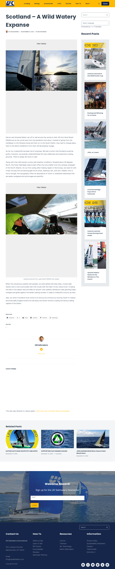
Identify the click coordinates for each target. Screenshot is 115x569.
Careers (90, 546)
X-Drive (62, 541)
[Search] (99, 3)
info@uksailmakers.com (15, 559)
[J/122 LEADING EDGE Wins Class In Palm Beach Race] (93, 439)
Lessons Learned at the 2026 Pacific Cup (95, 75)
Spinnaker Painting (40, 555)
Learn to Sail (37, 543)
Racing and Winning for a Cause (95, 114)
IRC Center (37, 546)
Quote (105, 4)
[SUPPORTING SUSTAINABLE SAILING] (57, 439)
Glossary (36, 552)
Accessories (48, 4)
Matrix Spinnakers (66, 549)
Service (68, 4)
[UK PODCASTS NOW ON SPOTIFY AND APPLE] (22, 439)
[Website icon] (41, 349)
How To (78, 4)
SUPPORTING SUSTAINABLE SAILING (54, 451)
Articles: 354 (41, 353)
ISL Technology (66, 546)
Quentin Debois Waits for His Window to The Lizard (93, 276)
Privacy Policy (92, 541)
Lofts (59, 4)
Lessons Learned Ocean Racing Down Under (95, 233)
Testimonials (91, 549)
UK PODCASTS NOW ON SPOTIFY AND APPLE (21, 451)
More (87, 4)
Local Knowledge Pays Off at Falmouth (93, 192)
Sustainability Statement (96, 543)
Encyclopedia (38, 549)
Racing (36, 4)
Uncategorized (41, 31)
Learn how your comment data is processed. (53, 411)
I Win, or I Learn (93, 152)
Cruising (27, 4)
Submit (34, 505)
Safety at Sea (38, 541)
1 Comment (58, 453)
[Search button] (107, 15)
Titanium (63, 543)
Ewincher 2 (91, 552)
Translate (97, 27)
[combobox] (93, 15)
